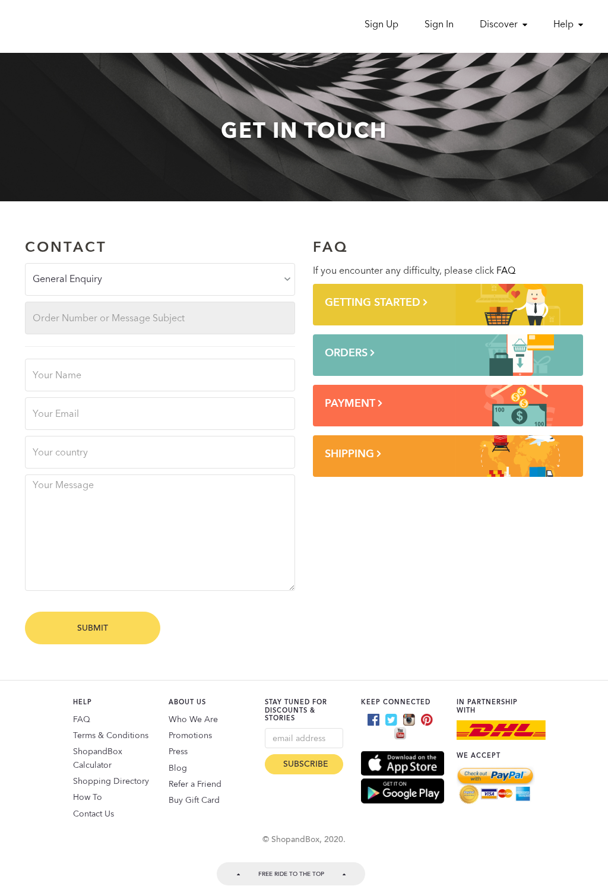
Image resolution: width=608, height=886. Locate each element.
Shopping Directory (111, 781)
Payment (351, 403)
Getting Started (374, 302)
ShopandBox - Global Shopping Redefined (77, 24)
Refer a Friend (195, 784)
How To (87, 797)
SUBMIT (92, 628)
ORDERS (347, 352)
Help (564, 24)
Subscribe (305, 764)
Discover (500, 24)
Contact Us (93, 813)
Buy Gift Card (194, 800)
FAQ (505, 270)
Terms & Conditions (110, 735)
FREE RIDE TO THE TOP (291, 874)
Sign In (439, 24)
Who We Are (193, 719)
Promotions (190, 735)
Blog (178, 768)
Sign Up (381, 24)
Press (178, 751)
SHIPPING (351, 453)
